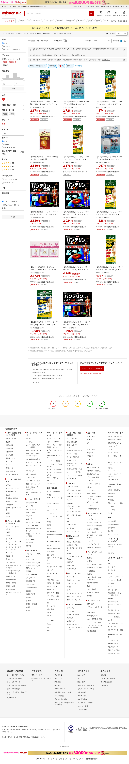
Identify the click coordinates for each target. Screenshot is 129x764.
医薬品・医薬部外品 (73, 542)
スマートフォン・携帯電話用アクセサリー (54, 446)
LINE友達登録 (82, 699)
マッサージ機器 (31, 588)
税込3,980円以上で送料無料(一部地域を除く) (33, 6)
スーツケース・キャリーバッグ (115, 546)
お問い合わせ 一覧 (65, 759)
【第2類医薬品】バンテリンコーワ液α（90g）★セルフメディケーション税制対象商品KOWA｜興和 (44, 104)
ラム (88, 446)
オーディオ (30, 442)
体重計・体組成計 (32, 604)
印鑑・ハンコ (112, 493)
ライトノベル (51, 606)
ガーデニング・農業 (94, 622)
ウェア (110, 459)
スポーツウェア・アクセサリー (115, 475)
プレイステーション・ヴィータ (74, 507)
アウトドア (111, 471)
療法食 (89, 596)
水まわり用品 (71, 479)
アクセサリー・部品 (33, 481)
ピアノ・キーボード (53, 492)
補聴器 (28, 591)
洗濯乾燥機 (9, 445)
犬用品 (89, 561)
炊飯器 (8, 532)
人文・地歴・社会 (53, 580)
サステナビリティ (79, 759)
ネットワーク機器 (32, 525)
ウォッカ (90, 453)
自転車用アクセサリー (115, 443)
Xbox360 (70, 503)
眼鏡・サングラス (114, 480)
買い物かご (58, 675)
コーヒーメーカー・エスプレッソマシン (13, 543)
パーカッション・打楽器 (54, 517)
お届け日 (5, 138)
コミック (50, 545)
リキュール (91, 449)
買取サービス (11, 698)
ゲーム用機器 (30, 539)
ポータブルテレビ (32, 474)
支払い (79, 678)
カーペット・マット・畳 (115, 606)
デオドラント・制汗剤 (74, 593)
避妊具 (69, 554)
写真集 (49, 612)
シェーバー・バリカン (33, 563)
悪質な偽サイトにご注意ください (34, 737)
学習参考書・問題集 (53, 583)
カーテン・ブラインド (115, 602)
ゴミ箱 (110, 620)
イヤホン (60, 21)
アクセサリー (51, 513)
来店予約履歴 (59, 696)
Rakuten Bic (11, 13)
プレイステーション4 (74, 493)
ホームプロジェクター (33, 459)
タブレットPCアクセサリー (54, 451)
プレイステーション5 (74, 490)
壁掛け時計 (111, 528)
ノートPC (29, 506)
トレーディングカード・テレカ (94, 498)
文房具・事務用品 (114, 490)
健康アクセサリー (73, 624)
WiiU (68, 518)
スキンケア (70, 577)
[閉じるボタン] (124, 49)
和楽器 (49, 528)
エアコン (81, 21)
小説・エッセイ (52, 586)
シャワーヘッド (31, 584)
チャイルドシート (93, 544)
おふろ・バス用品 (93, 529)
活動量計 (29, 597)
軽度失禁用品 (71, 569)
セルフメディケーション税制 (12, 737)
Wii (68, 521)
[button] (4, 76)
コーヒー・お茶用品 (73, 472)
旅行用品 (111, 553)
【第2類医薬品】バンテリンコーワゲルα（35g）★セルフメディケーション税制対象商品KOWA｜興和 (110, 104)
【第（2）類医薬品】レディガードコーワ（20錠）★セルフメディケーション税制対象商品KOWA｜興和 (44, 269)
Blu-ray (49, 624)
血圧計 (28, 607)
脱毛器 (28, 571)
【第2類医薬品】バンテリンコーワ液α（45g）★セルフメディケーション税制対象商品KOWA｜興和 (44, 324)
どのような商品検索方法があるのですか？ (47, 376)
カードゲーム (91, 490)
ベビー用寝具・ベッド (94, 532)
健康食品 (70, 618)
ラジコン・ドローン (94, 484)
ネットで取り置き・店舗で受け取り (17, 693)
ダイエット (70, 611)
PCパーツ (29, 543)
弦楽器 (49, 525)
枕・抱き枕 (111, 570)
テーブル (111, 583)
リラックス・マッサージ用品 (74, 628)
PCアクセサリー (31, 509)
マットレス (111, 567)
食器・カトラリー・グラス (74, 446)
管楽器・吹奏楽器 (53, 503)
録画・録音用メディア (33, 450)
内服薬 (5, 114)
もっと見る (35, 382)
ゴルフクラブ (112, 446)
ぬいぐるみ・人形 (93, 467)
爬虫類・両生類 (92, 583)
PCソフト (29, 546)
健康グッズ (70, 621)
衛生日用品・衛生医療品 (74, 549)
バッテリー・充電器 (53, 461)
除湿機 (8, 516)
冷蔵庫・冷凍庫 (11, 439)
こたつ (8, 495)
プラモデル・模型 (93, 477)
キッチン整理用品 (73, 457)
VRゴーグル (51, 483)
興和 (3, 124)
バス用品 (111, 506)
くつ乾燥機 (9, 455)
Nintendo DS (71, 525)
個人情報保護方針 (107, 682)
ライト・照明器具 (12, 475)
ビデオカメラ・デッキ (33, 462)
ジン (88, 443)
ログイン (113, 21)
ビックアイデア (36, 21)
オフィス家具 (112, 627)
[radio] (3, 43)
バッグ (110, 550)
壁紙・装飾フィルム (114, 613)
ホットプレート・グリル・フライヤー (13, 548)
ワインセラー (10, 562)
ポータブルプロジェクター (33, 493)
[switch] (22, 152)
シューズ (111, 449)
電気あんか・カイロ (12, 501)
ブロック (90, 505)
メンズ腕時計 (112, 521)
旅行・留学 (50, 555)
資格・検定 (50, 609)
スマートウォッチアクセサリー (54, 474)
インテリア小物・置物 (115, 630)
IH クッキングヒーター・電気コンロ (13, 572)
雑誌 (48, 576)
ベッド (110, 573)
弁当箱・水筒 (71, 460)
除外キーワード (7, 208)
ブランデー (91, 456)
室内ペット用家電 (93, 592)
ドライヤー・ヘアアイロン (33, 555)
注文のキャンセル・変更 (85, 685)
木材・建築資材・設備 (94, 619)
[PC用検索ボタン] (91, 13)
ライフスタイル (52, 573)
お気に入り (58, 678)
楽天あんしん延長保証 (14, 678)
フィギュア (91, 480)
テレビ (106, 21)
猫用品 (89, 558)
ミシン (8, 465)
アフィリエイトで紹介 (85, 703)
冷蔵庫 (90, 21)
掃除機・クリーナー (12, 458)
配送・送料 (81, 675)
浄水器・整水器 (11, 583)
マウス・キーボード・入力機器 (33, 535)
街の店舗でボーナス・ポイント (41, 679)
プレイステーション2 (74, 515)
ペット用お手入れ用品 (94, 564)
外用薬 (11, 114)
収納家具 (111, 598)
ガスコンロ (9, 553)
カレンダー (50, 570)
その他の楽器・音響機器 (54, 536)
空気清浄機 (70, 21)
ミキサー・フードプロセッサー (13, 567)
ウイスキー (91, 436)
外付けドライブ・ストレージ (33, 530)
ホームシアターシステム (33, 466)
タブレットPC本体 (53, 442)
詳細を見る (106, 60)
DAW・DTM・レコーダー (54, 499)
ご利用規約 (104, 685)
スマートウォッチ (114, 534)
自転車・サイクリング (115, 436)
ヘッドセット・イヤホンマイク (54, 465)
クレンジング (71, 583)
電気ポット (9, 556)
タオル (110, 513)
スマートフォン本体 (53, 439)
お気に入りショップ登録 (85, 689)
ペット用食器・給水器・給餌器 (94, 578)
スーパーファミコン (73, 531)
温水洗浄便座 (30, 594)
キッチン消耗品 (72, 454)
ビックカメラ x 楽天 (9, 6)
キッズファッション (94, 519)
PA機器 (49, 495)
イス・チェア (112, 590)
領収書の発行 (82, 692)
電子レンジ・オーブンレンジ (13, 528)
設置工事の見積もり (14, 689)
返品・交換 (81, 682)
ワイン (89, 440)
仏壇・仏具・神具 (114, 653)
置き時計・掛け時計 (114, 610)
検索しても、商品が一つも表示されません (47, 379)
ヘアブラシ (30, 559)
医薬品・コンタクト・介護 (25, 33)
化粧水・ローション (73, 580)
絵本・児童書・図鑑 (53, 548)
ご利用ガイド (76, 6)
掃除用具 (111, 497)
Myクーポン (59, 689)
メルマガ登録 (82, 696)
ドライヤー (49, 21)
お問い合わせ (82, 710)
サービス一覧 (52, 759)
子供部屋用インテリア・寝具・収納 (114, 594)
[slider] (2, 80)
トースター (9, 539)
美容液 (69, 587)
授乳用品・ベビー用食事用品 (94, 536)
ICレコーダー (30, 471)
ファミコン (70, 528)
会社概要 (116, 6)
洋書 (48, 603)
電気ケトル (9, 559)
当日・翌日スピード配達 (15, 675)
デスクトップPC (31, 503)
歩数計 (28, 601)
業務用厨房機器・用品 (74, 469)
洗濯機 (98, 21)
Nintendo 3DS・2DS (74, 497)
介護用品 (70, 562)
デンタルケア (30, 578)
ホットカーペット (12, 492)
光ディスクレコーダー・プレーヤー (33, 455)
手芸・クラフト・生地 (115, 503)
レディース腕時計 (114, 524)
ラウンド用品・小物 (114, 456)
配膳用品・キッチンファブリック (74, 464)
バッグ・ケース (113, 453)
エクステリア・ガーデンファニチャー (94, 626)
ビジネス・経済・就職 (54, 567)
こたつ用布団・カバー (115, 623)
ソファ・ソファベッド (115, 577)
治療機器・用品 (72, 545)
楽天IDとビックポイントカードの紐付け (64, 704)
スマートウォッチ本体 (54, 470)
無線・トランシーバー (33, 484)
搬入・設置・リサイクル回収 (17, 685)
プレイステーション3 (74, 512)
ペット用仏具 (91, 589)
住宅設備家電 (10, 471)
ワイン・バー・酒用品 (74, 475)
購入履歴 (58, 685)
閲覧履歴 (58, 682)
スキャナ (29, 519)
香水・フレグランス (73, 600)
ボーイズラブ (51, 590)
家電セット (23, 21)
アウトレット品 (113, 640)
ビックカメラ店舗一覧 (103, 6)
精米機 (8, 535)
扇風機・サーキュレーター (13, 509)
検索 (13, 89)
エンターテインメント (54, 552)
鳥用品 (89, 574)
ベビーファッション (94, 522)
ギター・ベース (52, 510)
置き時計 (111, 531)
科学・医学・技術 (53, 596)
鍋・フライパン (72, 439)
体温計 (28, 610)
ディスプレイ (30, 512)
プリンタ (29, 516)
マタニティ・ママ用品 (94, 526)
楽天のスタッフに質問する (92, 368)
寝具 (109, 564)
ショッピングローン (14, 682)
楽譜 (48, 563)
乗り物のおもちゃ (93, 474)
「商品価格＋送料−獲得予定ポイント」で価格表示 (45, 41)
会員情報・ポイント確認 (63, 692)
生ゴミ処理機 (10, 589)
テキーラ (90, 459)
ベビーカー (91, 541)
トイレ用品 (111, 510)
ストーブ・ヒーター (12, 488)
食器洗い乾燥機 (11, 579)
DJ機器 (49, 522)
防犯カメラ (91, 612)
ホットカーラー (31, 574)
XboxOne (70, 500)
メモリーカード (31, 477)
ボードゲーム (91, 494)
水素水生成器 (10, 586)
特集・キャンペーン (38, 675)
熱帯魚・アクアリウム (94, 568)
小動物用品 (91, 571)
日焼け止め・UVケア (74, 596)
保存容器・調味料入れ (74, 450)
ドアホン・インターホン (94, 608)
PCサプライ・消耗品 (33, 522)
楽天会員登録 (122, 21)
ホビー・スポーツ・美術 (54, 559)
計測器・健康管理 (73, 614)
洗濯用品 (111, 500)
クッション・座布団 (114, 580)
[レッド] (3, 99)
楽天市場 (124, 6)
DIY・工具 (90, 604)
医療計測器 (70, 565)
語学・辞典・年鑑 (53, 593)
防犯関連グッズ (113, 643)
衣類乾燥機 (9, 448)
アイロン (9, 461)
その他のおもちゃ (93, 509)
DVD (48, 630)
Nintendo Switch (72, 487)
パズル (89, 487)
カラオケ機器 (51, 532)
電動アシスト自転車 (114, 440)
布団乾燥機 (9, 452)
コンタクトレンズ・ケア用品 (74, 558)
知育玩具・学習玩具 (94, 471)
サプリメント (71, 608)
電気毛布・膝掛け (12, 498)
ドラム (49, 507)
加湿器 (8, 513)
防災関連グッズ (92, 616)
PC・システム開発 (53, 599)
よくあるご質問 (88, 6)
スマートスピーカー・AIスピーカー (33, 488)
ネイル (69, 590)
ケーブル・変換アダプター (54, 457)
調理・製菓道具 (72, 442)
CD (48, 627)
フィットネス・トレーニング (115, 463)
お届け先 (5, 129)
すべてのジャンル (7, 33)
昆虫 (88, 586)
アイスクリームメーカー (13, 594)
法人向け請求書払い (61, 699)
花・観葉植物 (91, 631)
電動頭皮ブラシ (31, 581)
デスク (110, 586)
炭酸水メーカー (11, 576)
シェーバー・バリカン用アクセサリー (33, 567)
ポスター (50, 616)
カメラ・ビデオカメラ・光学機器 (33, 446)
